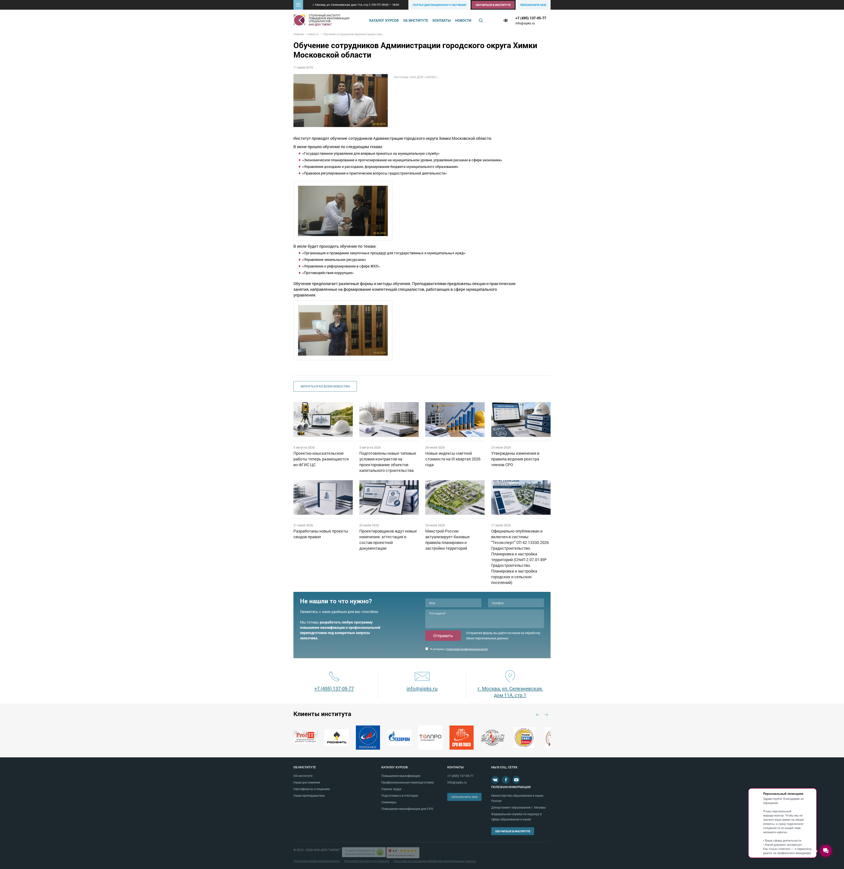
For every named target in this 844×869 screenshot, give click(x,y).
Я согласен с (458, 649)
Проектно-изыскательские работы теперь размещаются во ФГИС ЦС (321, 459)
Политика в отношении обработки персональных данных (434, 861)
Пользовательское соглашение (367, 861)
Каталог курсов (384, 20)
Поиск (481, 20)
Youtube (516, 780)
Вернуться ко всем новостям (325, 386)
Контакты (442, 20)
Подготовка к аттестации (399, 795)
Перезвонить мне (464, 797)
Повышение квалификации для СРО (407, 809)
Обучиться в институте (493, 5)
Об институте (415, 20)
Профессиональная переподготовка (407, 782)
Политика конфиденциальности (316, 861)
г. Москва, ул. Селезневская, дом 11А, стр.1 (510, 691)
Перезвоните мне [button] (533, 5)
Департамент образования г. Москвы (518, 807)
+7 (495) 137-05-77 (530, 18)
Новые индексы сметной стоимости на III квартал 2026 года (452, 459)
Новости (463, 20)
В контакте (495, 780)
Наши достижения (306, 782)
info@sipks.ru (525, 23)
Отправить (443, 635)
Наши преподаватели (309, 795)
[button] (298, 5)
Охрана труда (391, 789)
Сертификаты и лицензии (311, 789)
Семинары (389, 802)
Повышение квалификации (400, 776)
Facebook (506, 780)
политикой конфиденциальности (467, 649)
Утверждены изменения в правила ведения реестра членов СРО (515, 459)
